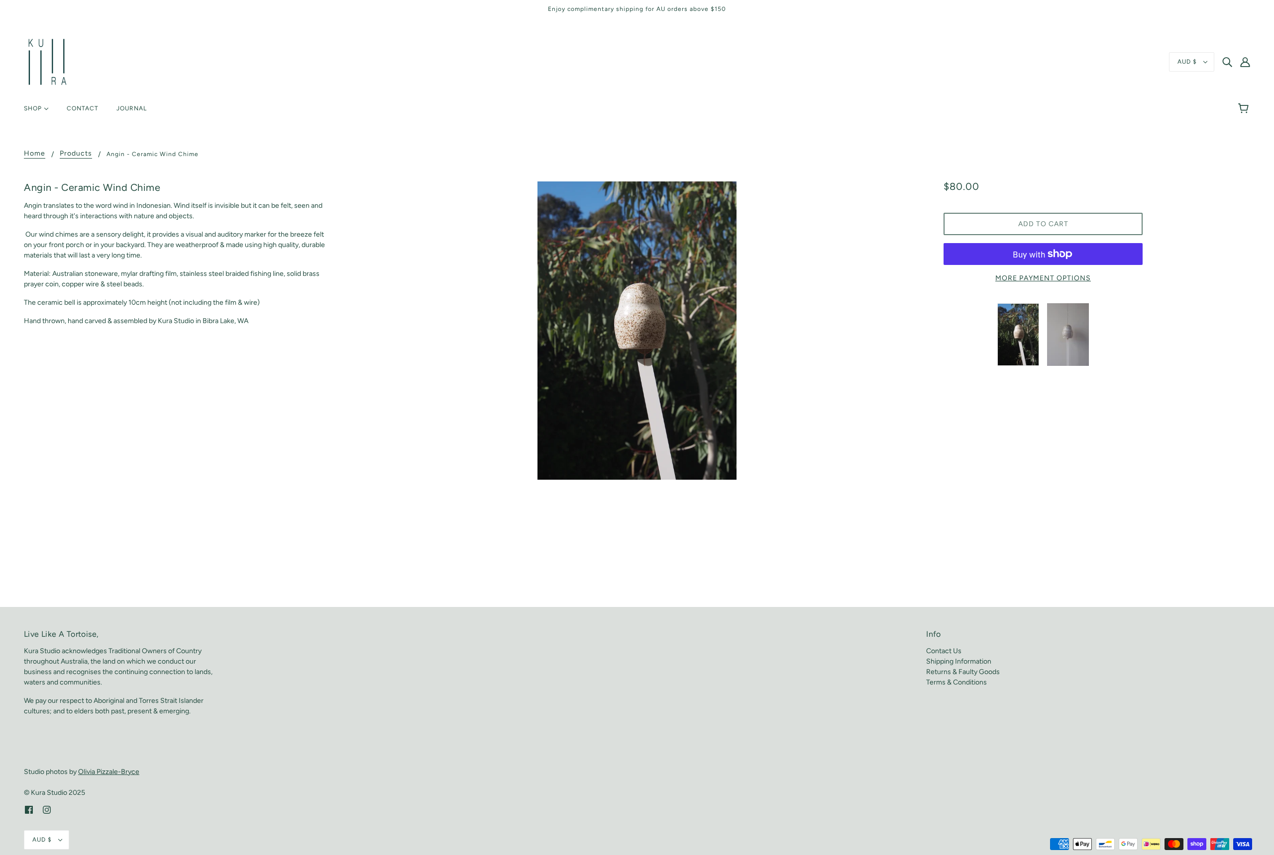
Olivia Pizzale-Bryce (108, 772)
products (76, 154)
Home (34, 154)
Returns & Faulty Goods (963, 672)
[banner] (47, 61)
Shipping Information (958, 661)
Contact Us (943, 651)
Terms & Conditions (956, 682)
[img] (1227, 62)
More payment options (1043, 278)
